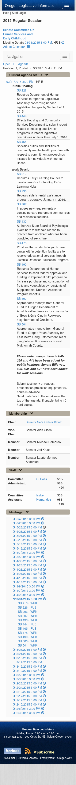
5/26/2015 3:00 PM (29, 531)
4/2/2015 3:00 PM (28, 595)
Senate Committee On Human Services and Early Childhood (18, 34)
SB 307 (22, 204)
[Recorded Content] (62, 42)
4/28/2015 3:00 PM (29, 565)
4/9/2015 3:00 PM (28, 586)
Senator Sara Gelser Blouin (44, 422)
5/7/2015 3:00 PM (28, 552)
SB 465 (22, 142)
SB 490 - (27, 637)
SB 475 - (27, 632)
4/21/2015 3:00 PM (29, 573)
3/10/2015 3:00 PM (29, 670)
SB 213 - (27, 603)
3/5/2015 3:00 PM (28, 675)
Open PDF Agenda (15, 64)
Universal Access (28, 758)
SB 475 (22, 243)
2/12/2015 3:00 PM (29, 700)
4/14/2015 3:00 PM (29, 582)
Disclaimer (9, 758)
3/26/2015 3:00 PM (29, 649)
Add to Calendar (14, 46)
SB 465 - (27, 628)
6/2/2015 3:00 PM (28, 523)
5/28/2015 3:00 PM (29, 527)
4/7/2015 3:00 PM (28, 590)
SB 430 (22, 221)
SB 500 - (27, 641)
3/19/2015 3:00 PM (29, 658)
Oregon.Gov (64, 758)
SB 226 (22, 90)
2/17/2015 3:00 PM (29, 696)
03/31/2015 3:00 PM (38, 42)
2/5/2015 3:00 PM (28, 708)
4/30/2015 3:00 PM (29, 561)
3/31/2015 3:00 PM (29, 599)
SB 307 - (27, 616)
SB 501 (22, 324)
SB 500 (22, 298)
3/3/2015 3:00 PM (28, 679)
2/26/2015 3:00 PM (29, 683)
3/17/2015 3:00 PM (29, 662)
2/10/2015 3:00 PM (29, 704)
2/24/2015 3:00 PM (29, 687)
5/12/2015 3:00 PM (29, 548)
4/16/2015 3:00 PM (29, 578)
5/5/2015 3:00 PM (28, 557)
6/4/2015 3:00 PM (28, 519)
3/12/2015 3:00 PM (29, 666)
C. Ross (41, 479)
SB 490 (22, 264)
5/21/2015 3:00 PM (29, 536)
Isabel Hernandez (43, 497)
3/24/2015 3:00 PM (29, 654)
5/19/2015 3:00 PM (29, 540)
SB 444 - (27, 624)
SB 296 (22, 191)
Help (6, 13)
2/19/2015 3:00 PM (29, 692)
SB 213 (22, 174)
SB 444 (22, 116)
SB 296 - (27, 611)
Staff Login (19, 13)
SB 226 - (27, 607)
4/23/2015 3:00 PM (29, 569)
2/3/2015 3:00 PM (28, 713)
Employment (47, 758)
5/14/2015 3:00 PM (29, 544)
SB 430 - (27, 620)
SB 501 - (27, 645)
